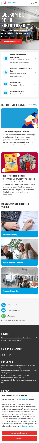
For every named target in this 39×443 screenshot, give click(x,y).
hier (5, 320)
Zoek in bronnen (10, 41)
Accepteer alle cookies (19, 433)
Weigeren (19, 438)
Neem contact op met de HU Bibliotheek (16, 338)
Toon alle (32, 105)
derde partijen (23, 399)
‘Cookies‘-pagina (27, 426)
